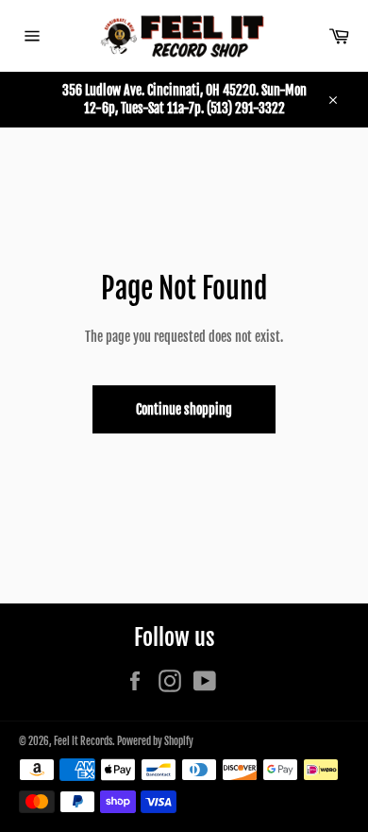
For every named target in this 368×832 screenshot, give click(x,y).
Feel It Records (83, 741)
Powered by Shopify (155, 741)
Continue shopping (184, 409)
